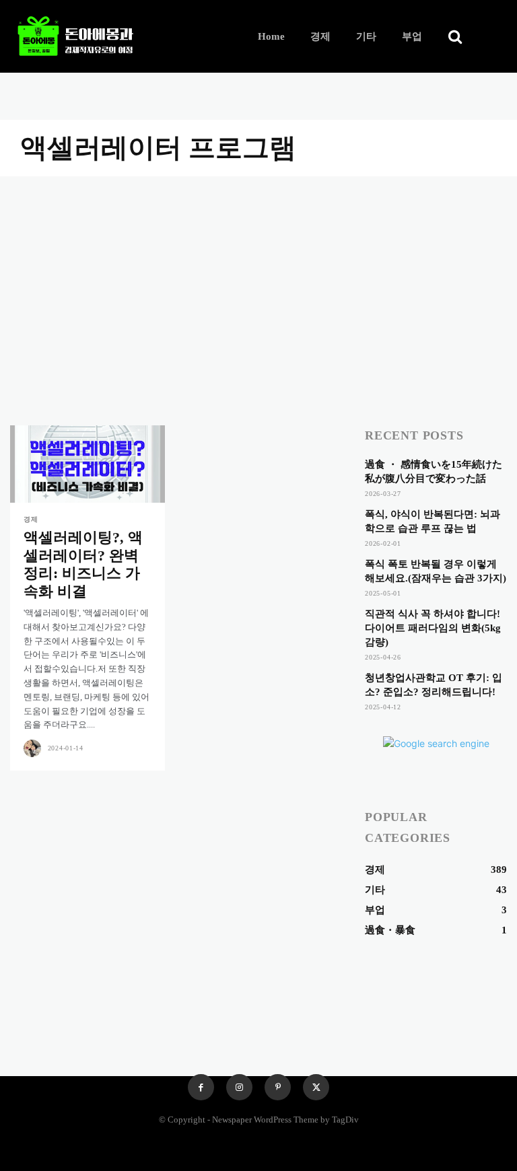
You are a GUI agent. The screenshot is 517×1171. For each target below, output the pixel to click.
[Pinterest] (278, 1087)
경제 (31, 519)
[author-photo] (34, 748)
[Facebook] (201, 1087)
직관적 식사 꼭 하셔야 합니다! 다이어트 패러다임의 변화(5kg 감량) (433, 627)
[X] (316, 1087)
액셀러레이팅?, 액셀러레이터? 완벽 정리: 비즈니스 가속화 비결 (83, 564)
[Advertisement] (258, 277)
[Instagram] (239, 1087)
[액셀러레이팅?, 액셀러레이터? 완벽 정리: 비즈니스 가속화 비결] (87, 464)
